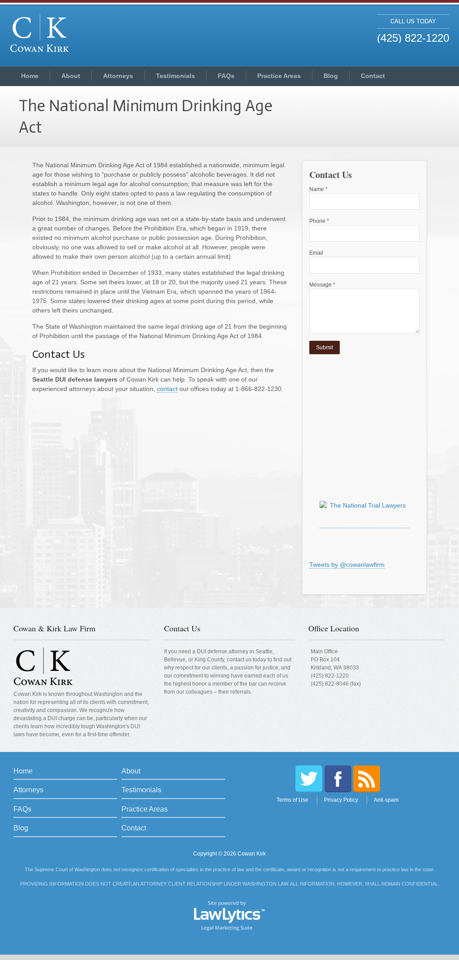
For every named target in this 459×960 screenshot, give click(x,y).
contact (167, 388)
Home (30, 75)
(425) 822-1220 (330, 676)
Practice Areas (279, 75)
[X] (308, 778)
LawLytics (229, 915)
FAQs (226, 75)
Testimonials (175, 75)
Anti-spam (386, 800)
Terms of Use (292, 800)
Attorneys (118, 75)
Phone (319, 221)
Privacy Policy (341, 800)
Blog (331, 75)
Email (316, 253)
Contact (373, 75)
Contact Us (182, 628)
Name (318, 189)
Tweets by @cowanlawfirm (347, 564)
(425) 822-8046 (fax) (336, 684)
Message (322, 285)
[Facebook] (338, 778)
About (70, 75)
